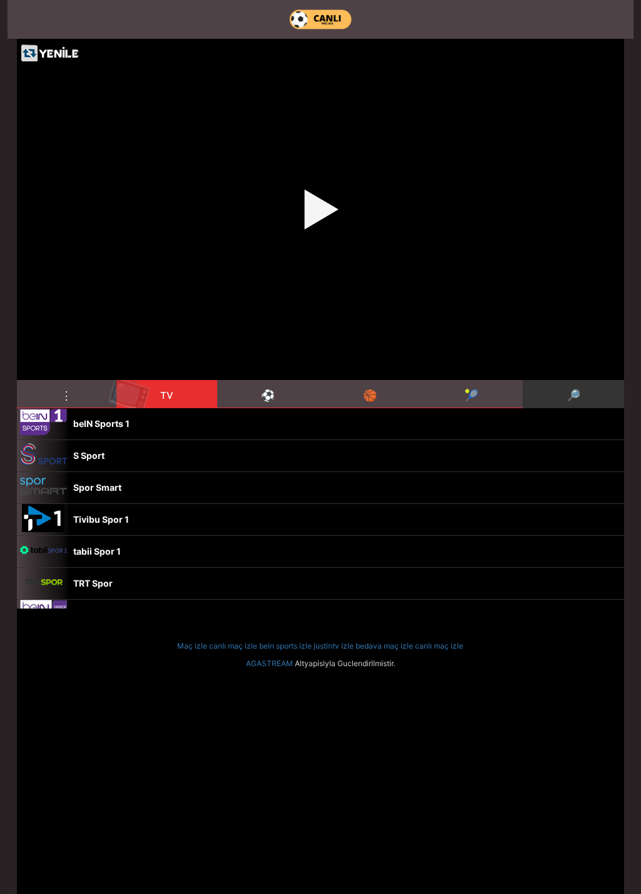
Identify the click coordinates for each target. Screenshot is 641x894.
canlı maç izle (233, 645)
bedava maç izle (384, 645)
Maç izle (192, 645)
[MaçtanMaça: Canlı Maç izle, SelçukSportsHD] (320, 19)
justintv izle (334, 645)
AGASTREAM (269, 663)
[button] (66, 394)
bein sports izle (285, 645)
